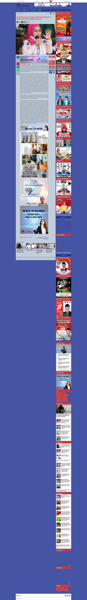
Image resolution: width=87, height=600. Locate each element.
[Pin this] (22, 22)
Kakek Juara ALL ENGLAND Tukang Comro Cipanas (66, 496)
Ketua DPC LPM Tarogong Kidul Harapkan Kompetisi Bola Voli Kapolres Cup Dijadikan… (64, 367)
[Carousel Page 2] (68, 565)
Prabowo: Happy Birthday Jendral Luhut (26, 237)
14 (61, 227)
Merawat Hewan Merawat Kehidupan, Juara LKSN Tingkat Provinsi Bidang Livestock (40, 251)
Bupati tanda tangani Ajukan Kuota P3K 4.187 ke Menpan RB (65, 507)
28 (61, 230)
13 (59, 227)
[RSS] (54, 13)
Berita (22, 20)
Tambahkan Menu (67, 1)
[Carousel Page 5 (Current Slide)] (70, 565)
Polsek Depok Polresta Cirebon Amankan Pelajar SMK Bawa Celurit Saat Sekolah (42, 238)
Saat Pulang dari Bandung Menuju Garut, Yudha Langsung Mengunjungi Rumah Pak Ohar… (63, 555)
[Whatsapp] (26, 22)
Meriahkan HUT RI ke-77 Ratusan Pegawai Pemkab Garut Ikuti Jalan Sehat (64, 363)
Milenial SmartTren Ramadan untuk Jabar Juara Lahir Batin (65, 535)
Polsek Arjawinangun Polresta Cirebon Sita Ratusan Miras (65, 437)
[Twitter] (52, 13)
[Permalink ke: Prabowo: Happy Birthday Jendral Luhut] (30, 245)
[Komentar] (28, 22)
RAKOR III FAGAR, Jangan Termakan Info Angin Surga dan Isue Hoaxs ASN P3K (63, 546)
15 (63, 227)
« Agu (57, 232)
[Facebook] (50, 13)
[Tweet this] (20, 22)
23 (65, 228)
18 (70, 227)
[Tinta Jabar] (23, 5)
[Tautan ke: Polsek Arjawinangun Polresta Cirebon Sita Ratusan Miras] (59, 438)
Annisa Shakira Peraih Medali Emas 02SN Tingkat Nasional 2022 (63, 355)
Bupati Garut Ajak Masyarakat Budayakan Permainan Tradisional (63, 359)
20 (59, 228)
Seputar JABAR (29, 20)
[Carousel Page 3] (69, 565)
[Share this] (17, 22)
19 (57, 228)
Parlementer (25, 20)
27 (59, 230)
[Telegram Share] (24, 22)
